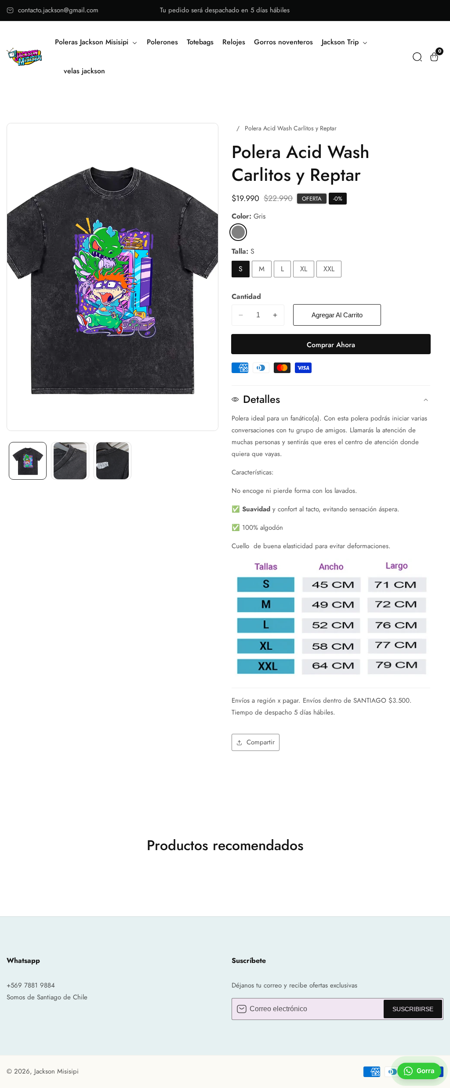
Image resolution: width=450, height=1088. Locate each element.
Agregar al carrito (337, 315)
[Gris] (238, 232)
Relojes (233, 42)
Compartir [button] (261, 742)
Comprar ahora (331, 345)
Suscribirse (412, 1009)
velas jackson (84, 71)
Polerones (162, 42)
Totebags (200, 42)
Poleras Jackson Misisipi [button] (93, 42)
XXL (328, 269)
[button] (417, 56)
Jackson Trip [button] (341, 42)
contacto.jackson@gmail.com (58, 10)
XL (303, 269)
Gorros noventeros (283, 42)
